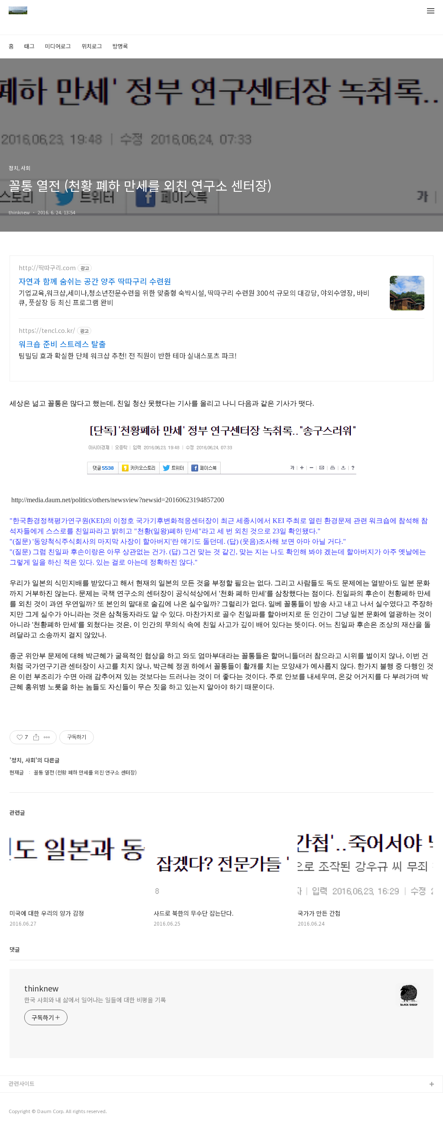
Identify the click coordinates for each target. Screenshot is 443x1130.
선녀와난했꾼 (24, 1098)
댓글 (15, 949)
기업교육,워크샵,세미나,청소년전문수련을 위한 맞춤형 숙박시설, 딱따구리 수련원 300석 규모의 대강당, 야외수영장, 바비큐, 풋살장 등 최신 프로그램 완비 (194, 297)
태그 (29, 46)
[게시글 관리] (47, 737)
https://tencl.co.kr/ (47, 330)
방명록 (120, 46)
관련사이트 (22, 1083)
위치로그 (91, 46)
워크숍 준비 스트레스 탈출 (62, 344)
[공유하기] (36, 737)
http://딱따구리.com (47, 267)
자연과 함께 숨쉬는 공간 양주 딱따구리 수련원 (95, 281)
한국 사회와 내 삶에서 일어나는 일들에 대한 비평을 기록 (95, 999)
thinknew (41, 988)
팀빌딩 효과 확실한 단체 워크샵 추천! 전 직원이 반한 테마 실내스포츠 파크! (128, 355)
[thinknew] (18, 11)
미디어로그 (58, 46)
